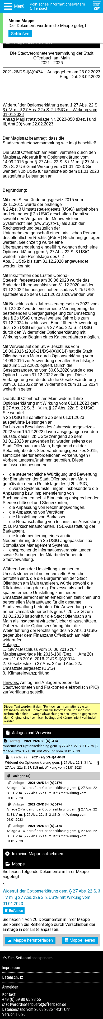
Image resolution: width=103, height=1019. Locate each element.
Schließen (20, 33)
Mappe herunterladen (32, 940)
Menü (19, 6)
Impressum (11, 967)
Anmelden (10, 987)
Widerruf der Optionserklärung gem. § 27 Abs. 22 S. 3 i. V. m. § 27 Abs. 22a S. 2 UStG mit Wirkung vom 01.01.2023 (51, 897)
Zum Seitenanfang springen (30, 957)
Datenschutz (12, 977)
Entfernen (15, 910)
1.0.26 (21, 1014)
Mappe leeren (81, 940)
